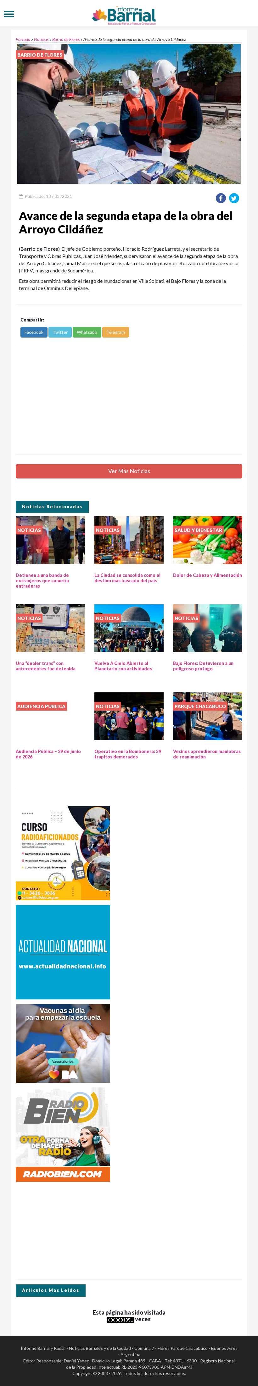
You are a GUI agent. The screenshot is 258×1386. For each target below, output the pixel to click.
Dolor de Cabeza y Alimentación (207, 575)
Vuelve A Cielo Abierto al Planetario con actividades (123, 666)
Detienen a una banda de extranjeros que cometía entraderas (42, 581)
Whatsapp (87, 332)
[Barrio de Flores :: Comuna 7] (129, 14)
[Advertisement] (129, 401)
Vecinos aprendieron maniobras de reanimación (207, 754)
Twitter (60, 332)
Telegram (115, 332)
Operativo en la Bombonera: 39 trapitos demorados (127, 754)
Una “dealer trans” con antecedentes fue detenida (46, 666)
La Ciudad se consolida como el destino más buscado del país (127, 578)
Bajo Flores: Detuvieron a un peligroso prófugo (203, 666)
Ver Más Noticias (129, 470)
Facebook (34, 332)
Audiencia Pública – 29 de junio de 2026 (48, 754)
